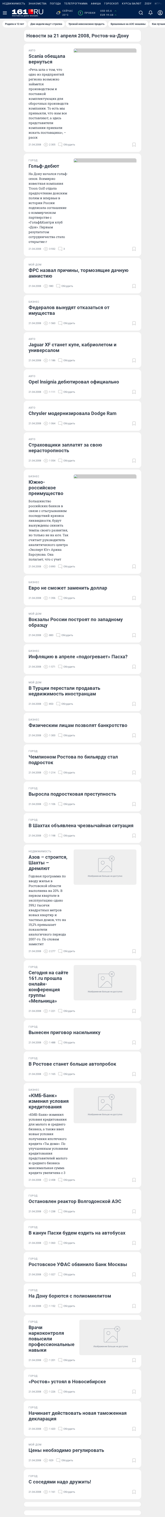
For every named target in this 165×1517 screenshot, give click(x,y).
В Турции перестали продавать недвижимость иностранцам (64, 691)
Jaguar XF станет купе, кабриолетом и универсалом (73, 347)
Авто (32, 50)
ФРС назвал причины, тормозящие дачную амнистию (78, 273)
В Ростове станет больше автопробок (72, 1064)
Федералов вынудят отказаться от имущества (69, 310)
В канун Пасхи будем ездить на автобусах (77, 1233)
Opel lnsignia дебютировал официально (74, 382)
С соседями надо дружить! (60, 1482)
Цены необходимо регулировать (66, 1450)
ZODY (148, 3)
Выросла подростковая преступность (72, 794)
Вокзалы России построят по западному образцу (76, 622)
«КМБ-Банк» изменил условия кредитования (49, 1101)
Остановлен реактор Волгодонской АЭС (75, 1201)
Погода (55, 3)
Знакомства (38, 3)
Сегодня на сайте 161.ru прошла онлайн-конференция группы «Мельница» (48, 987)
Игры (158, 3)
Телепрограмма (76, 3)
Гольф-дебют (44, 166)
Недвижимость (13, 3)
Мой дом (35, 264)
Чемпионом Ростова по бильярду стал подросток (73, 759)
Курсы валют (131, 3)
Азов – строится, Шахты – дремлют (48, 862)
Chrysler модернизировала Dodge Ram (73, 413)
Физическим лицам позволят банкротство (78, 725)
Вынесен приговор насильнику (64, 1032)
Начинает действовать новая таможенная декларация (78, 1416)
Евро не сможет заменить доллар (68, 588)
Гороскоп (111, 3)
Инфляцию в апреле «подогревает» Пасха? (78, 656)
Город (33, 160)
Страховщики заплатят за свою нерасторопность (65, 447)
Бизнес (34, 301)
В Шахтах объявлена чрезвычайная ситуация (81, 825)
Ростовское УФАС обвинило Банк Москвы (78, 1264)
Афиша (96, 3)
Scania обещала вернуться (47, 59)
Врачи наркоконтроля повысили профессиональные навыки (51, 1339)
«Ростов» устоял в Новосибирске (67, 1381)
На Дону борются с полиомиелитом (70, 1296)
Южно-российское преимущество (46, 487)
